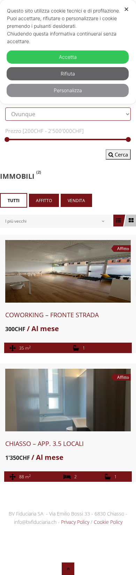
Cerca (120, 154)
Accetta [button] (68, 57)
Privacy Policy (75, 522)
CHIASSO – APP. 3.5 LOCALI (44, 443)
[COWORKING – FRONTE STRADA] (68, 271)
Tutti (14, 200)
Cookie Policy (108, 522)
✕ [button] (126, 9)
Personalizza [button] (68, 90)
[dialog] (68, 52)
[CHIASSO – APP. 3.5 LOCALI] (68, 400)
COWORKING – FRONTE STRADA (52, 315)
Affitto (44, 200)
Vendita (76, 200)
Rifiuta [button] (68, 74)
